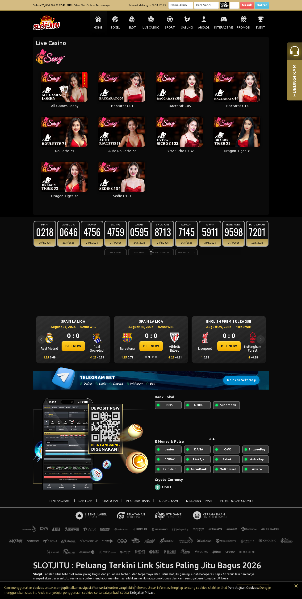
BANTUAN (85, 500)
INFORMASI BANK (138, 500)
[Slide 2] (149, 357)
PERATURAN (109, 500)
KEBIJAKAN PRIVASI (199, 500)
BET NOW (125, 346)
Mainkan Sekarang (241, 380)
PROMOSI (243, 27)
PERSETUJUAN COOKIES (236, 500)
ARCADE (204, 27)
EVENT (260, 27)
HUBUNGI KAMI (168, 500)
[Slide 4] (156, 357)
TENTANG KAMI (59, 500)
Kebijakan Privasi (142, 593)
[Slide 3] (153, 357)
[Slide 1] (146, 357)
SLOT (132, 27)
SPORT (170, 27)
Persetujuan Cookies (243, 588)
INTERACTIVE (223, 27)
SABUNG (187, 27)
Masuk (247, 5)
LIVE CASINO (151, 27)
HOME (98, 27)
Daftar (262, 5)
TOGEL (115, 27)
